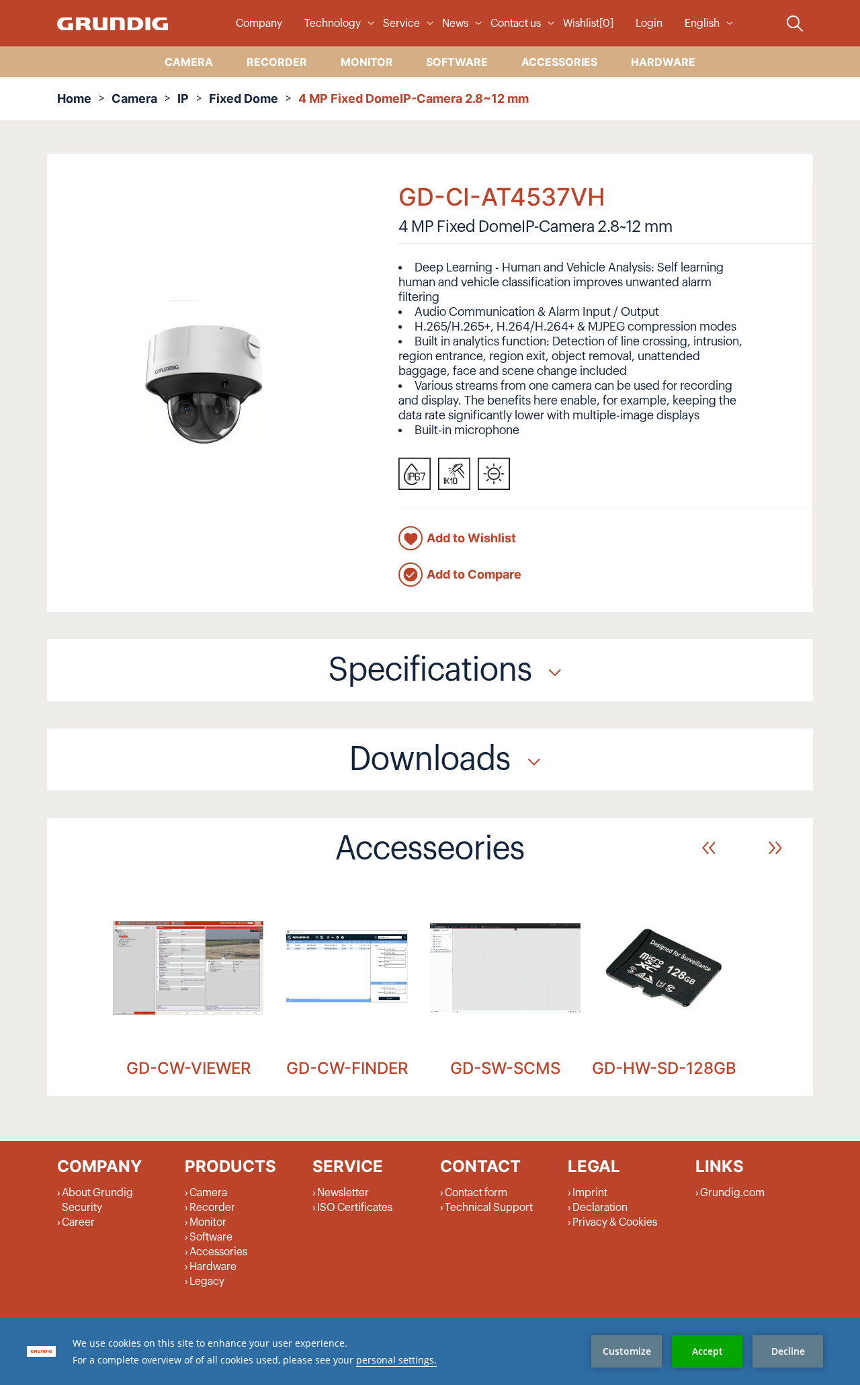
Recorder (212, 1207)
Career (78, 1222)
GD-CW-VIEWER (188, 1068)
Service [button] (401, 23)
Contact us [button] (515, 23)
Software (210, 1237)
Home (74, 98)
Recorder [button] (277, 62)
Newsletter (343, 1192)
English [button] (702, 23)
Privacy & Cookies (614, 1222)
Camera (134, 98)
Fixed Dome (243, 98)
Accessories (218, 1252)
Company (259, 23)
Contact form (476, 1192)
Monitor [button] (367, 62)
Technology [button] (332, 23)
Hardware (212, 1266)
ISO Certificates (354, 1207)
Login (649, 23)
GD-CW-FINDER (347, 1068)
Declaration (600, 1207)
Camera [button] (189, 62)
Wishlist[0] (588, 23)
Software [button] (457, 62)
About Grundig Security (97, 1200)
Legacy (206, 1281)
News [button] (455, 23)
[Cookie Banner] (430, 1351)
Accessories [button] (559, 62)
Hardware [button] (663, 62)
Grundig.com (732, 1192)
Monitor (207, 1222)
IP (183, 98)
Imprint (589, 1192)
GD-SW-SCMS (505, 1068)
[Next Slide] (775, 847)
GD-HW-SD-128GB (664, 1068)
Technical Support (489, 1207)
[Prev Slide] (708, 847)
